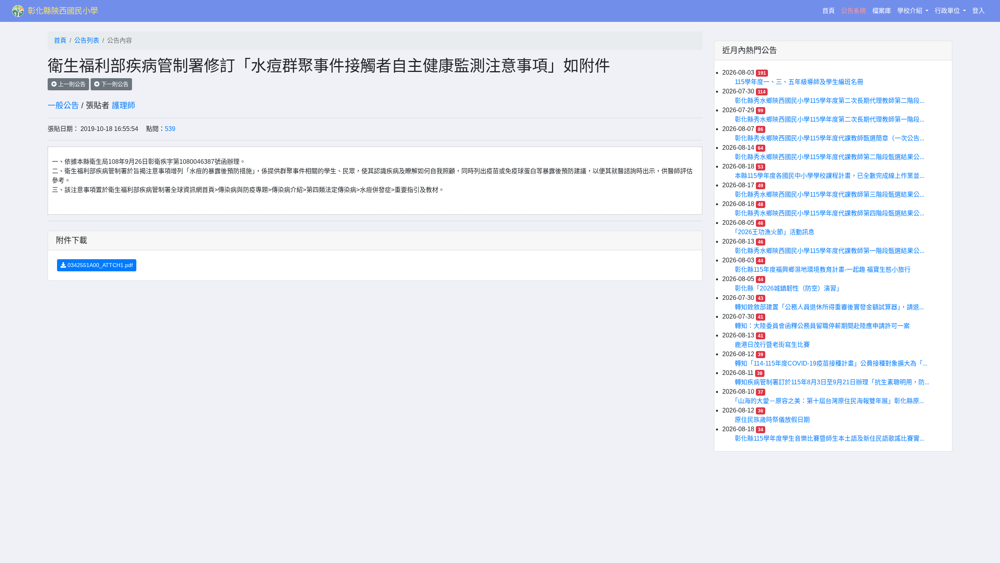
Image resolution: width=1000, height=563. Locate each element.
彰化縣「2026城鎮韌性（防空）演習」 (789, 288)
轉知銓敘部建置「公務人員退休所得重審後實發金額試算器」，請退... (829, 307)
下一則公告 (114, 84)
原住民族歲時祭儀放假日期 (772, 419)
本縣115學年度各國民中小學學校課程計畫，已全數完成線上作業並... (829, 175)
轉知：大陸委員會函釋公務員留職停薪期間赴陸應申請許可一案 (822, 326)
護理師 (123, 105)
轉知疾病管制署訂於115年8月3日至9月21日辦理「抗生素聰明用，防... (832, 382)
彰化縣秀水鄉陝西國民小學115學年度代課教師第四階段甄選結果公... (829, 213)
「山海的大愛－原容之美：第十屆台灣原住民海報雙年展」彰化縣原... (829, 401)
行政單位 (948, 10)
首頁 (830, 10)
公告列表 (86, 40)
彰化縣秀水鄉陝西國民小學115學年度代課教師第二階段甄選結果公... (829, 157)
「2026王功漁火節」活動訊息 (774, 232)
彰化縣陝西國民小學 (63, 11)
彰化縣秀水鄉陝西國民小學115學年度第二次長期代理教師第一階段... (829, 119)
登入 (978, 10)
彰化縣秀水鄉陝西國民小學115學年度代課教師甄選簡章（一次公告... (829, 138)
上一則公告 (71, 84)
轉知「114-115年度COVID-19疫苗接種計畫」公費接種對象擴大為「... (831, 363)
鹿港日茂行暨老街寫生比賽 (772, 344)
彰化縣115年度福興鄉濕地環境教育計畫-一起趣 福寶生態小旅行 (823, 269)
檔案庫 (881, 10)
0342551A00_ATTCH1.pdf (99, 265)
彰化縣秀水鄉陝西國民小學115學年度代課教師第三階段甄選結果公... (829, 194)
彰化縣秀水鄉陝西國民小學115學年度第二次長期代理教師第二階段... (829, 100)
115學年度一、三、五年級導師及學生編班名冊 (799, 82)
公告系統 (853, 10)
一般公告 (63, 105)
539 (170, 129)
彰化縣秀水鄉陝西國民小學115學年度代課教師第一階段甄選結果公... (829, 250)
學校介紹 (910, 10)
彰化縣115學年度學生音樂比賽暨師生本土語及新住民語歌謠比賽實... (829, 438)
